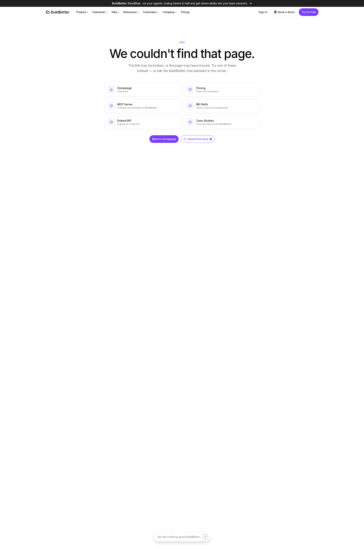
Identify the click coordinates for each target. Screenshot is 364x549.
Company (168, 12)
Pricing (185, 12)
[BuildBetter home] (58, 12)
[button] (182, 536)
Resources (129, 12)
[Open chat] (205, 537)
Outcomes (98, 12)
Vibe (114, 12)
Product (81, 12)
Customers (149, 12)
